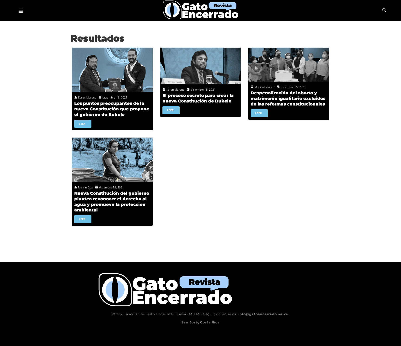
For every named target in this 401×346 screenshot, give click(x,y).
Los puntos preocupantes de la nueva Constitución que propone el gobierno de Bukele (111, 109)
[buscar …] (384, 10)
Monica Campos (265, 87)
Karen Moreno (87, 97)
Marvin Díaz (85, 187)
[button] (20, 10)
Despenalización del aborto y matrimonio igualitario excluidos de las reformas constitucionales (288, 98)
